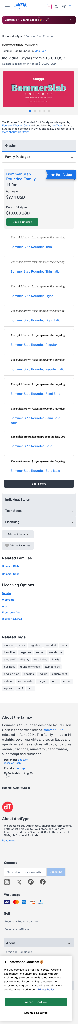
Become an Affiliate (16, 929)
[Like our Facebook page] (44, 882)
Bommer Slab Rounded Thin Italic (35, 271)
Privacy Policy (46, 989)
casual (67, 681)
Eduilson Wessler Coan (16, 125)
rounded (50, 645)
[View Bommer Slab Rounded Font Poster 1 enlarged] (39, 89)
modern (9, 645)
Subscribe (56, 872)
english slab (11, 674)
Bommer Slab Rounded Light (31, 295)
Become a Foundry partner (21, 921)
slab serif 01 (52, 666)
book (64, 645)
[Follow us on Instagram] (8, 882)
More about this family (15, 132)
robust (40, 652)
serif (20, 688)
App (4, 606)
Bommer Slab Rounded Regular (33, 344)
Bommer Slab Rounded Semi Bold (35, 393)
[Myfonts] (21, 8)
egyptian (35, 645)
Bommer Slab (10, 566)
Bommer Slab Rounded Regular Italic (37, 369)
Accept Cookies (36, 1002)
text (30, 688)
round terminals (30, 666)
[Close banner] (70, 20)
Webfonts (8, 600)
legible (43, 674)
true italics (40, 659)
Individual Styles (17, 499)
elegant (42, 681)
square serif (59, 674)
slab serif (10, 659)
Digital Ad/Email (12, 619)
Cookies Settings (36, 1013)
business (9, 666)
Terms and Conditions (18, 952)
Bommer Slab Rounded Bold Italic (35, 470)
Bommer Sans (10, 574)
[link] (63, 6)
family (55, 659)
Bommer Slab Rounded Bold (31, 446)
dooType (17, 36)
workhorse (55, 652)
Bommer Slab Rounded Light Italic (35, 320)
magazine (25, 652)
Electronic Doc (11, 612)
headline (9, 652)
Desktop (7, 593)
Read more (9, 840)
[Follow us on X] (20, 882)
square (8, 688)
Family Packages (17, 156)
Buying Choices (22, 222)
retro (55, 681)
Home (5, 36)
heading (29, 674)
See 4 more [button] (39, 484)
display (24, 659)
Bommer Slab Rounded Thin (31, 246)
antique (8, 681)
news (21, 645)
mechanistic (25, 681)
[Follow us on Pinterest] (32, 882)
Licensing (12, 521)
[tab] (30, 111)
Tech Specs (14, 510)
